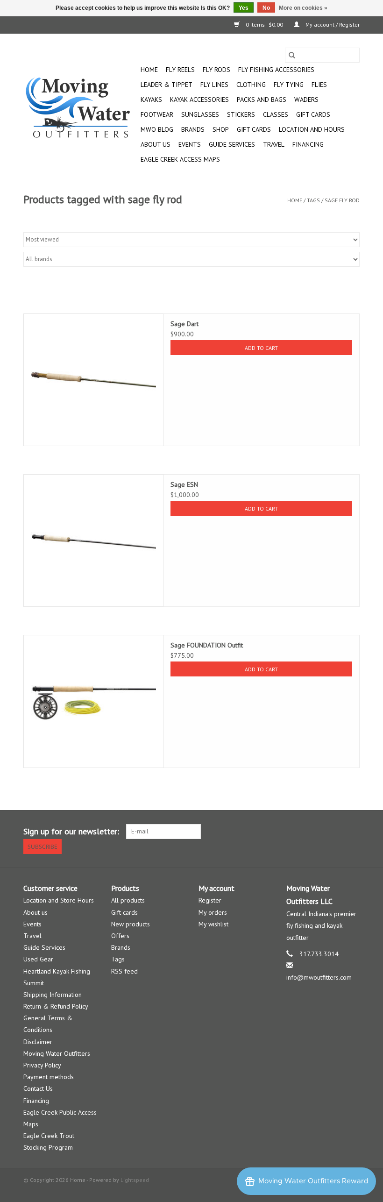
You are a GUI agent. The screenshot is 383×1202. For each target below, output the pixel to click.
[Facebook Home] (318, 831)
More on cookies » (303, 8)
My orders (213, 912)
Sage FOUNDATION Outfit (206, 645)
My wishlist (213, 924)
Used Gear (38, 959)
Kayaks (151, 99)
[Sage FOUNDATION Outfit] (93, 701)
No (266, 8)
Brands (193, 129)
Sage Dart (184, 324)
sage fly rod (342, 200)
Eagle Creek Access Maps (180, 159)
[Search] (292, 55)
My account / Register (332, 24)
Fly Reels (180, 69)
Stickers (241, 114)
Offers (120, 936)
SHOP (221, 129)
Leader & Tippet (166, 84)
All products (128, 900)
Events (189, 144)
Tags (313, 200)
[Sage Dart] (93, 380)
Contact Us (38, 1088)
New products (130, 924)
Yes (243, 8)
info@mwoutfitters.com (319, 977)
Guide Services (232, 144)
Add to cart (261, 347)
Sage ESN (184, 484)
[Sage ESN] (93, 540)
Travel (273, 144)
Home (149, 69)
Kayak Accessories (199, 99)
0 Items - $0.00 (264, 24)
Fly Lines (214, 84)
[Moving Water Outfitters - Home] (80, 107)
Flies (319, 84)
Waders (306, 99)
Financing (308, 144)
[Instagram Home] (352, 831)
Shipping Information (52, 994)
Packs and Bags (261, 99)
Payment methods (48, 1077)
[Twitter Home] (335, 831)
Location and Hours (312, 129)
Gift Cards (254, 129)
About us (35, 912)
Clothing (251, 84)
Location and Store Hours (58, 900)
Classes (275, 114)
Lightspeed (135, 1179)
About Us (155, 144)
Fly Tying (289, 84)
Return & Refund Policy (55, 1006)
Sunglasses (200, 114)
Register (210, 900)
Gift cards (313, 114)
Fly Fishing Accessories (276, 69)
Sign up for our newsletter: (71, 831)
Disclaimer (37, 1042)
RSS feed (124, 971)
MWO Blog (157, 129)
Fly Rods (216, 69)
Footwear (157, 114)
